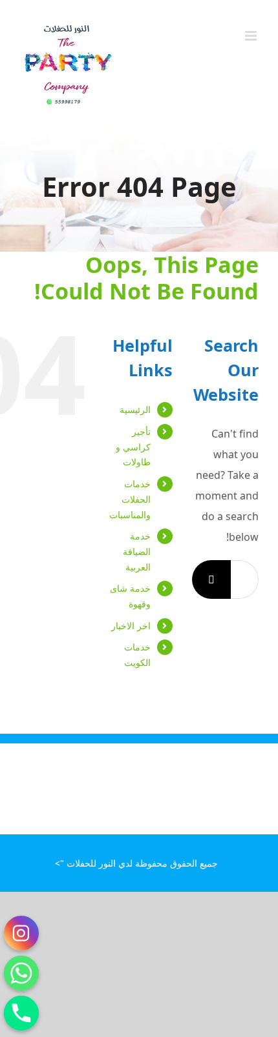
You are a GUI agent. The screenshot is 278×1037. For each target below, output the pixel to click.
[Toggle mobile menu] (252, 36)
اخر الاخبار (131, 625)
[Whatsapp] (21, 973)
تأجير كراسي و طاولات (133, 446)
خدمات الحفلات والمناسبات (130, 499)
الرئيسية (135, 409)
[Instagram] (21, 933)
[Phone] (21, 1013)
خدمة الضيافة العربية (137, 551)
